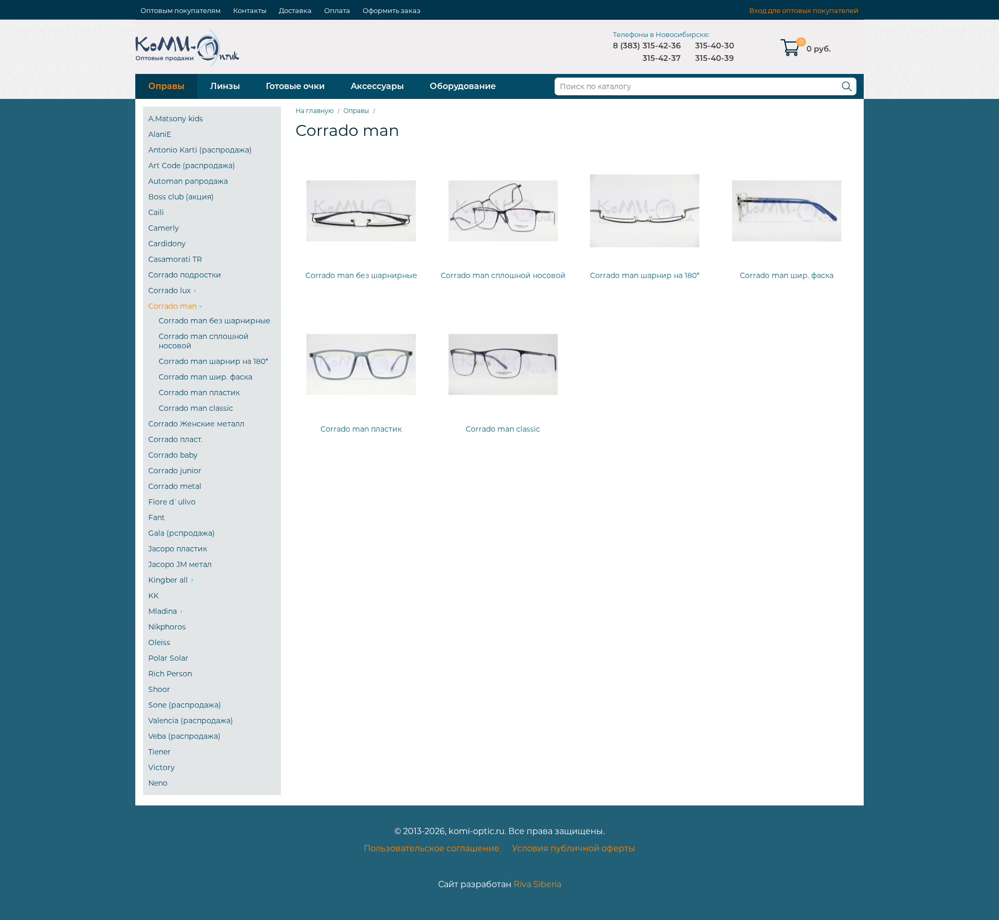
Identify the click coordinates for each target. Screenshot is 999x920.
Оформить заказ (391, 10)
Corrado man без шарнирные (215, 320)
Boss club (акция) (181, 196)
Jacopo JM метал (180, 564)
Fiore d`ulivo (172, 502)
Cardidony (167, 243)
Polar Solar (168, 658)
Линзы (225, 86)
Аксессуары (377, 86)
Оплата (337, 10)
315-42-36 (662, 46)
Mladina (162, 611)
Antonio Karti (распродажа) (200, 150)
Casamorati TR (175, 259)
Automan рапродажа (188, 181)
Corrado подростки (184, 275)
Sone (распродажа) (184, 705)
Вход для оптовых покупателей (804, 10)
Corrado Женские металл (196, 424)
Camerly (163, 228)
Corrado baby (173, 455)
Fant (156, 517)
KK (153, 595)
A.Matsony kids (175, 118)
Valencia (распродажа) (190, 720)
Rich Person (170, 673)
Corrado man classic (196, 408)
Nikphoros (167, 627)
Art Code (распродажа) (191, 165)
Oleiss (159, 642)
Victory (161, 767)
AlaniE (159, 134)
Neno (158, 783)
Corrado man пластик (199, 392)
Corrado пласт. (175, 439)
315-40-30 (714, 46)
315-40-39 (714, 58)
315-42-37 (662, 58)
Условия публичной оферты (573, 848)
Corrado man (172, 306)
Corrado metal (174, 486)
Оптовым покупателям (180, 10)
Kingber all (168, 580)
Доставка (295, 10)
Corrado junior (174, 470)
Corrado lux (169, 290)
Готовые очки (295, 86)
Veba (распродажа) (184, 736)
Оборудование (463, 86)
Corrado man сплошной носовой (503, 275)
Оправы (166, 86)
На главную (315, 111)
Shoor (159, 689)
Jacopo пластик (177, 548)
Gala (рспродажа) (181, 533)
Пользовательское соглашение (431, 848)
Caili (156, 212)
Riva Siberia (537, 884)
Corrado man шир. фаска (205, 377)
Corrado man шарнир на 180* (213, 361)
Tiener (159, 752)
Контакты (249, 10)
